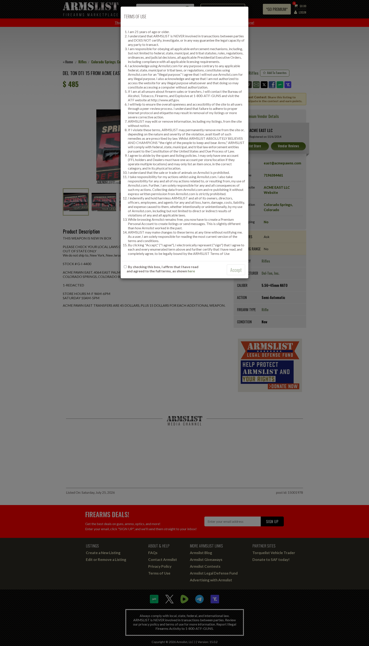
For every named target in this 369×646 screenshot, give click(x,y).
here (191, 271)
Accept (236, 269)
